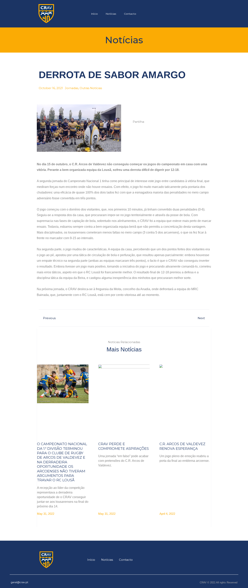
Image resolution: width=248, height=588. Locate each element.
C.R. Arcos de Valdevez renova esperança (182, 446)
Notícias (111, 13)
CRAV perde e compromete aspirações (123, 446)
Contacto (130, 13)
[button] (137, 131)
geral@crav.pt (19, 582)
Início (94, 13)
